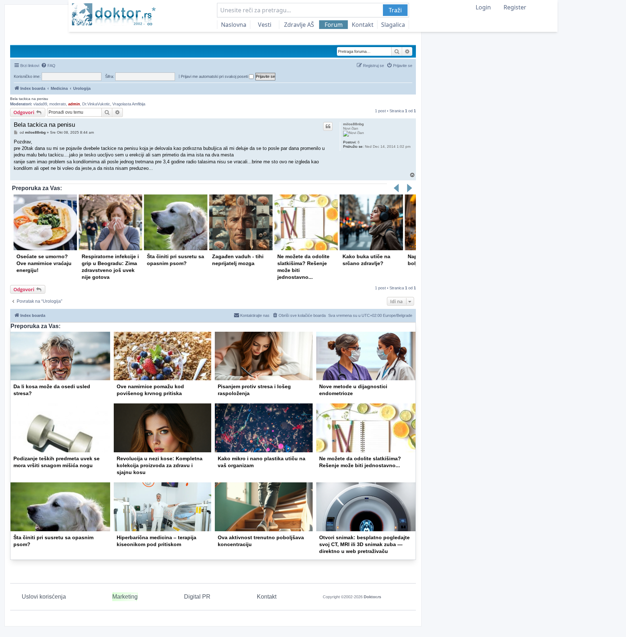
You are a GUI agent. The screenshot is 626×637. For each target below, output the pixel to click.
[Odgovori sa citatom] (328, 126)
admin (74, 104)
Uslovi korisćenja (44, 597)
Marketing (125, 597)
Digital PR (197, 597)
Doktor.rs (372, 597)
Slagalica (393, 25)
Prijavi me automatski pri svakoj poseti (215, 76)
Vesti (264, 25)
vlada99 (40, 104)
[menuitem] (48, 65)
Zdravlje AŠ (299, 25)
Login (483, 7)
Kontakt (362, 25)
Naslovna (233, 25)
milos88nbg (353, 124)
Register (515, 7)
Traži (395, 10)
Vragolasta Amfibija (128, 104)
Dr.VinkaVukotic (96, 104)
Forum (334, 25)
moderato (57, 104)
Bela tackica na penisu (29, 99)
